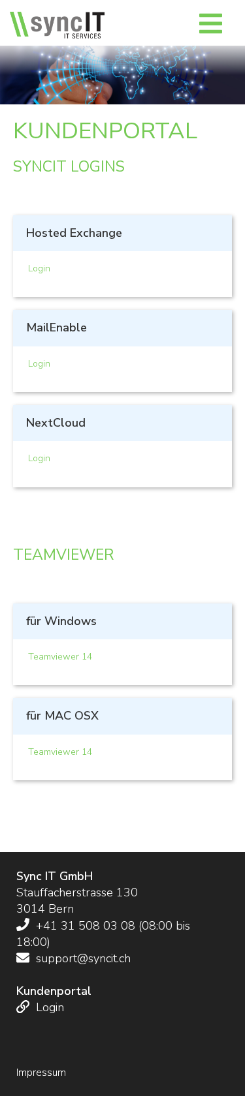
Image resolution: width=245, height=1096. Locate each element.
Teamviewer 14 (60, 656)
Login (39, 268)
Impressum (41, 1072)
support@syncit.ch (82, 958)
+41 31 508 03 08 (85, 926)
